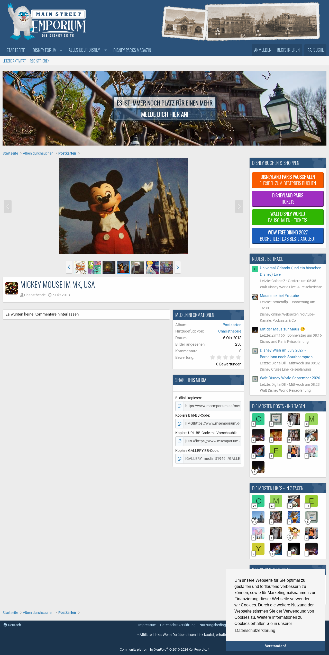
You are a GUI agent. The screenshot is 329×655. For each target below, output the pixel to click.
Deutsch (14, 625)
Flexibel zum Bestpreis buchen (288, 179)
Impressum (147, 625)
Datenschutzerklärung (178, 625)
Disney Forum (45, 50)
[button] (61, 50)
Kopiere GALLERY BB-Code (196, 450)
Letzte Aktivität (14, 61)
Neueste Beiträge (267, 258)
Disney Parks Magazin (132, 50)
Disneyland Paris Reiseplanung (284, 341)
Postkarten (232, 324)
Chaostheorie (34, 295)
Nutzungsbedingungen (217, 625)
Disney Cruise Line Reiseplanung (285, 369)
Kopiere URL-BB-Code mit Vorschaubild (206, 433)
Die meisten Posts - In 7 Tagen (278, 406)
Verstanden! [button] (275, 646)
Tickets (287, 198)
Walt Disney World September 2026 (290, 378)
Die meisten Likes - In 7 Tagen (277, 488)
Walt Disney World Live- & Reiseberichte (291, 287)
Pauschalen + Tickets (287, 216)
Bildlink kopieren (188, 398)
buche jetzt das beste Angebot (288, 235)
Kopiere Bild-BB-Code (192, 415)
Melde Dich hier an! (164, 114)
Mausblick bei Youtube (279, 295)
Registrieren (40, 61)
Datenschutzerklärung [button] (255, 630)
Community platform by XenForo (163, 649)
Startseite (15, 50)
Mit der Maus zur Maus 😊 (282, 329)
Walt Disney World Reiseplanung (285, 390)
